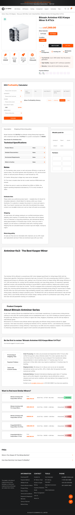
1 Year (68, 100)
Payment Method (44, 70)
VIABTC (61, 145)
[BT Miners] (6, 8)
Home (3, 14)
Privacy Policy (24, 505)
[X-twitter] (7, 510)
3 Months (56, 100)
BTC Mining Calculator (48, 498)
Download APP (24, 494)
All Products (21, 9)
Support (41, 9)
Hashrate (6, 93)
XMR (50, 3)
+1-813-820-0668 (66, 497)
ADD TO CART (55, 45)
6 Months (62, 100)
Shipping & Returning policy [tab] (22, 129)
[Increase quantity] (46, 45)
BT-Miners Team (38, 497)
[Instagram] (16, 510)
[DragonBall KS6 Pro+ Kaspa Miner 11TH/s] (6, 452)
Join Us (36, 513)
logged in (13, 360)
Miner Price (7, 110)
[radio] (43, 33)
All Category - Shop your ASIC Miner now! (20, 14)
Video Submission (49, 507)
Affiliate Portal (24, 500)
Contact (37, 491)
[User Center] (60, 9)
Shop (7, 14)
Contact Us (37, 494)
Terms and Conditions (26, 511)
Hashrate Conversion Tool (50, 503)
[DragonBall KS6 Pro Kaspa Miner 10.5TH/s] (6, 443)
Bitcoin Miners (37, 3)
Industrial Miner (36, 14)
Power (6, 99)
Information (26, 491)
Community (48, 9)
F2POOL (61, 140)
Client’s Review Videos (27, 502)
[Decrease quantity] (40, 45)
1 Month (49, 100)
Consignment (34, 9)
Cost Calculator (49, 494)
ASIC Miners (15, 9)
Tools (54, 9)
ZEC (53, 3)
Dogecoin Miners (44, 3)
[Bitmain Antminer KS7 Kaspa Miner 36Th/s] (6, 415)
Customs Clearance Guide (39, 506)
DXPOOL (68, 140)
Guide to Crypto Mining (38, 501)
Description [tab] (7, 129)
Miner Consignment (39, 510)
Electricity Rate (8, 104)
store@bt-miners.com (37, 400)
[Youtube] (11, 510)
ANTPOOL (55, 145)
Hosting (27, 9)
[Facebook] (3, 510)
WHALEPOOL (55, 140)
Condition (42, 37)
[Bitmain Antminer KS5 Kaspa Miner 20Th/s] (6, 433)
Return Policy (24, 508)
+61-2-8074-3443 (66, 502)
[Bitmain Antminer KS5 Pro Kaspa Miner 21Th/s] (6, 424)
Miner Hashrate (43, 31)
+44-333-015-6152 (67, 500)
